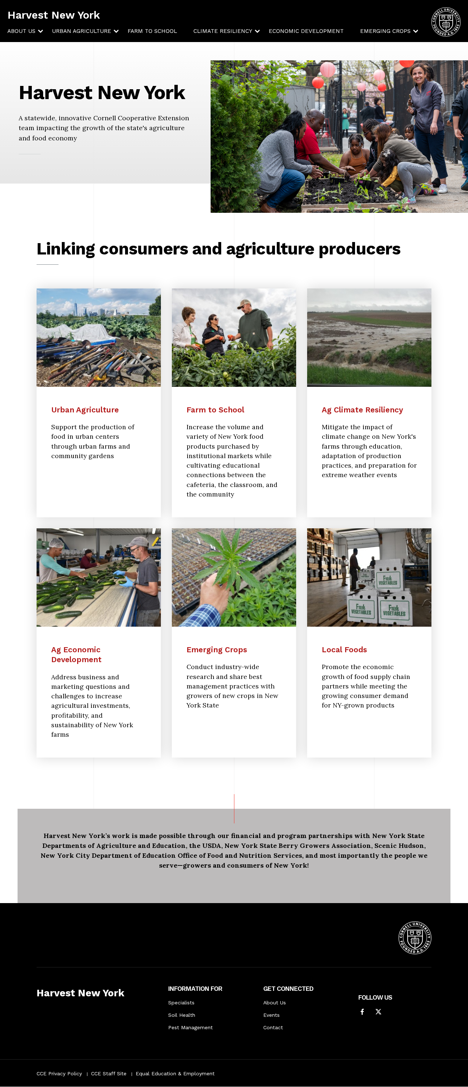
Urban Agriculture (81, 31)
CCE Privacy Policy (59, 1073)
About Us (21, 31)
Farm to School (152, 31)
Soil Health (181, 1015)
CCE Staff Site (109, 1073)
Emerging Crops (385, 31)
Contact (273, 1027)
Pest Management (190, 1027)
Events (271, 1015)
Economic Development (306, 31)
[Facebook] (362, 1012)
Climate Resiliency (222, 31)
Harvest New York (53, 15)
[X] (378, 1012)
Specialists (181, 1002)
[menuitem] (21, 31)
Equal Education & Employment (175, 1073)
